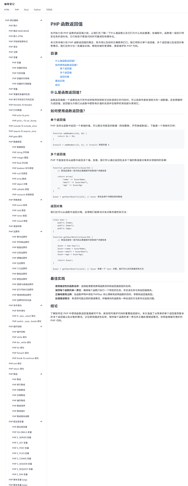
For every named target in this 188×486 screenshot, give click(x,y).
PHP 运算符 (14, 231)
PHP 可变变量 (18, 73)
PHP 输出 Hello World (19, 30)
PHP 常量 (13, 88)
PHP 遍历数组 (18, 400)
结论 (57, 85)
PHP (17, 9)
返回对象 (64, 76)
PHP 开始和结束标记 (18, 41)
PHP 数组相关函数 (20, 416)
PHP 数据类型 (15, 141)
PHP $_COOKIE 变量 (21, 458)
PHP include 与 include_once (23, 125)
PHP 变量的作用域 (20, 78)
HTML (7, 9)
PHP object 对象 (19, 183)
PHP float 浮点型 (20, 162)
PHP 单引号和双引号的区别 (21, 99)
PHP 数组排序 (18, 405)
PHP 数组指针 (18, 410)
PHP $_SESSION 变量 (22, 463)
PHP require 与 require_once (22, 131)
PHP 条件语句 (15, 305)
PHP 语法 (13, 46)
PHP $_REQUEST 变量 (22, 469)
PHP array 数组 (19, 178)
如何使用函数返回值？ (67, 65)
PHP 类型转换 (15, 226)
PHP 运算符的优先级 (21, 300)
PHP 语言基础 (11, 20)
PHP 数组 (13, 373)
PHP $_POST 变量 (20, 447)
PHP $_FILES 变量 (20, 453)
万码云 (49, 9)
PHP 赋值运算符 (19, 247)
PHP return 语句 (16, 368)
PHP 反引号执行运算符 (22, 289)
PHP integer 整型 (20, 157)
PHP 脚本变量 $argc (18, 479)
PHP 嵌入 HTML (16, 36)
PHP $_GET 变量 (20, 442)
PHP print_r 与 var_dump (24, 120)
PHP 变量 (13, 57)
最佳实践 (60, 80)
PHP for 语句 (18, 347)
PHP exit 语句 (15, 363)
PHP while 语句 (19, 337)
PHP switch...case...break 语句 (26, 321)
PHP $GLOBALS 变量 (22, 432)
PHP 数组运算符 (19, 273)
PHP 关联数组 (18, 389)
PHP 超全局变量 (16, 421)
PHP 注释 (13, 51)
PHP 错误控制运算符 (21, 294)
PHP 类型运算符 (19, 278)
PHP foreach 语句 (20, 352)
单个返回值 (66, 68)
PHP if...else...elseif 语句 (23, 315)
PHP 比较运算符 (19, 252)
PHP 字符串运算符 (20, 242)
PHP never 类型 (19, 215)
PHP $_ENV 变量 (20, 474)
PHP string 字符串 (20, 152)
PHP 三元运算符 (19, 268)
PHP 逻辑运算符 (19, 257)
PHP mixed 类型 (19, 220)
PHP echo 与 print (20, 115)
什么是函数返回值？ (65, 60)
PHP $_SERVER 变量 (21, 437)
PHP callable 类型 (20, 189)
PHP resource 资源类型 (23, 194)
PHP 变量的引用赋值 (21, 83)
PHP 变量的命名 (19, 67)
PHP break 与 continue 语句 (25, 358)
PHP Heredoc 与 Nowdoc (20, 104)
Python (37, 9)
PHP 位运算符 (18, 263)
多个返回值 (66, 72)
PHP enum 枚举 (19, 205)
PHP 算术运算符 (19, 236)
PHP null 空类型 (19, 173)
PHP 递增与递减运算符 (22, 284)
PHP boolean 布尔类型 (22, 168)
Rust (26, 9)
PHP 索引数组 (18, 384)
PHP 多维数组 (18, 395)
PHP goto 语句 (15, 136)
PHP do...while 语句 (21, 342)
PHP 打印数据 (15, 110)
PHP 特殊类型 (15, 199)
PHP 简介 (13, 25)
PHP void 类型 (19, 210)
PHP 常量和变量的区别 (19, 94)
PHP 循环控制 (15, 326)
